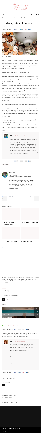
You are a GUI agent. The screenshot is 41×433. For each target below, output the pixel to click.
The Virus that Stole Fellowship (16, 393)
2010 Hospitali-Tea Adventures (29, 222)
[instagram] (5, 291)
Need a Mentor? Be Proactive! (10, 241)
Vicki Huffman (6, 26)
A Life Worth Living (12, 395)
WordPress (4, 431)
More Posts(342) (12, 367)
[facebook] (3, 291)
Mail (12, 156)
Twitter (17, 156)
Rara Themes (9, 429)
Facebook (20, 156)
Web (15, 156)
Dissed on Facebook (26, 241)
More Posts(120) (25, 156)
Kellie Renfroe (20, 341)
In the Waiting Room (14, 400)
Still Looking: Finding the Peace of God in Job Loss (18, 129)
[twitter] (8, 291)
